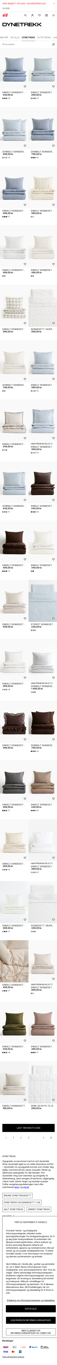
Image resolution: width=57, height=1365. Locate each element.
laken (16, 1187)
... (36, 1137)
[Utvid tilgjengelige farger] (32, 216)
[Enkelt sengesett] (14, 1082)
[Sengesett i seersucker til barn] (42, 306)
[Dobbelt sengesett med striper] (14, 482)
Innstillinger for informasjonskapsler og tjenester (31, 1331)
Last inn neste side (28, 1128)
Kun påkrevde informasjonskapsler (31, 1320)
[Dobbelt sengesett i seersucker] (14, 128)
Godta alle (31, 1308)
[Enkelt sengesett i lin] (42, 961)
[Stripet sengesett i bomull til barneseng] (42, 601)
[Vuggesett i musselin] (42, 902)
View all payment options (13, 1357)
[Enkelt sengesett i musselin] (14, 187)
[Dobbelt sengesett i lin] (42, 660)
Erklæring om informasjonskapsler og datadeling (31, 1300)
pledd (26, 1187)
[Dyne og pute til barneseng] (42, 1082)
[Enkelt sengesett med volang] (14, 722)
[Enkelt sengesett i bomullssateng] (14, 306)
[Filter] (53, 44)
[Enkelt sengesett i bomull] (14, 69)
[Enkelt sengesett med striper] (42, 69)
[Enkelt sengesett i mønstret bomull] (42, 542)
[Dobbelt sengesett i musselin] (42, 128)
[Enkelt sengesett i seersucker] (42, 361)
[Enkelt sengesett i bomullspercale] (42, 421)
